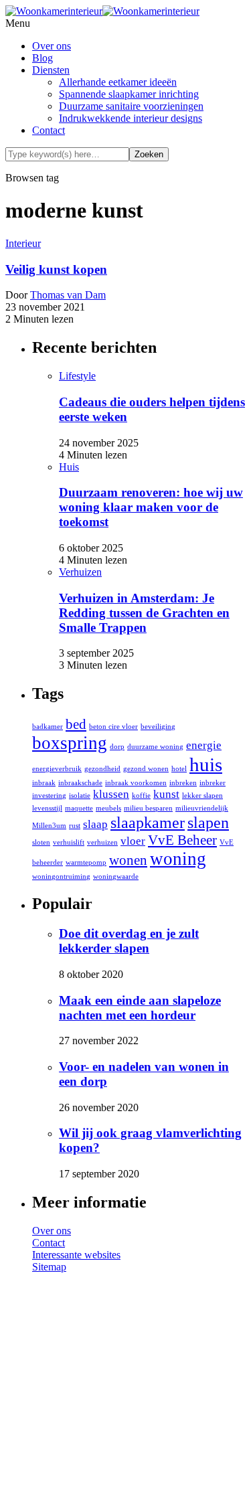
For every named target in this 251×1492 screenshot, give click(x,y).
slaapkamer (147, 822)
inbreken (183, 782)
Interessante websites (76, 1254)
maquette (79, 808)
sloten (41, 842)
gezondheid (102, 768)
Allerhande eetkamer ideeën (118, 82)
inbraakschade (80, 782)
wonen (128, 860)
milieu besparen (148, 808)
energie (204, 745)
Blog (42, 58)
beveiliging (158, 726)
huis (205, 764)
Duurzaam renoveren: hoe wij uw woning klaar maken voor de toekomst (151, 507)
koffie (141, 795)
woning (178, 859)
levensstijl (47, 808)
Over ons (51, 46)
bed (76, 724)
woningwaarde (116, 876)
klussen (111, 794)
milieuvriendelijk (201, 808)
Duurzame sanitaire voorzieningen (131, 106)
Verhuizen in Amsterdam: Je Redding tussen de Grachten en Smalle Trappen (144, 613)
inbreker (212, 782)
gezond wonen (146, 768)
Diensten (51, 70)
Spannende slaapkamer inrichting (129, 94)
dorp (117, 746)
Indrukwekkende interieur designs (130, 118)
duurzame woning (155, 746)
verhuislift (68, 842)
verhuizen (102, 842)
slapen (208, 822)
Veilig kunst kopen (56, 269)
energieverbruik (57, 768)
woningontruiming (61, 876)
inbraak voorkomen (136, 782)
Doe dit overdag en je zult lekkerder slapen (129, 940)
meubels (108, 808)
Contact (48, 130)
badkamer (47, 726)
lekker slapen (202, 795)
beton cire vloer (113, 726)
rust (74, 825)
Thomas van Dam (68, 295)
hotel (179, 768)
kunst (166, 794)
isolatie (79, 795)
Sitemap (49, 1266)
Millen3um (49, 825)
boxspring (69, 743)
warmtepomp (86, 862)
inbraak (44, 782)
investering (49, 795)
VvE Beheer (182, 840)
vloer (132, 841)
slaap (95, 824)
